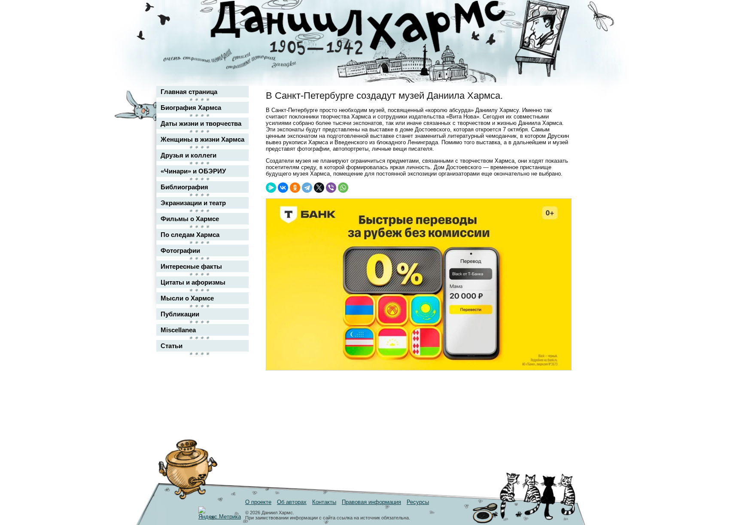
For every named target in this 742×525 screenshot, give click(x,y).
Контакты (324, 502)
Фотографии (180, 250)
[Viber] (331, 187)
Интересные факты (191, 266)
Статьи (171, 345)
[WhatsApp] (343, 187)
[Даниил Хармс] (374, 28)
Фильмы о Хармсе (190, 218)
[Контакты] (558, 31)
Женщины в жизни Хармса (202, 139)
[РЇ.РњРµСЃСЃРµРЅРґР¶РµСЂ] (271, 187)
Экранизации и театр (193, 202)
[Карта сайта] (558, 14)
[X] (319, 187)
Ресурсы (418, 502)
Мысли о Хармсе (187, 298)
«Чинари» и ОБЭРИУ (193, 171)
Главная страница (189, 91)
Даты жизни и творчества (201, 123)
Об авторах (292, 502)
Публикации (180, 314)
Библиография (184, 187)
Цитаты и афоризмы (193, 282)
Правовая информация (371, 502)
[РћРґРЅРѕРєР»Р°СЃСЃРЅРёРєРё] (295, 187)
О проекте (258, 502)
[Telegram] (307, 187)
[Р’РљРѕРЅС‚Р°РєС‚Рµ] (283, 187)
